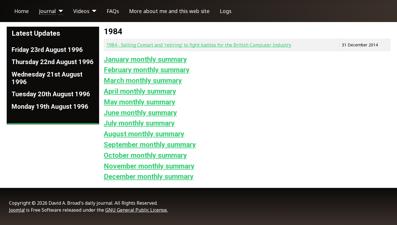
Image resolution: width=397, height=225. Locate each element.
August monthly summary (144, 134)
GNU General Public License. (136, 210)
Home (21, 11)
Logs (225, 11)
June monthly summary (140, 113)
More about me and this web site (169, 11)
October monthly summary (145, 155)
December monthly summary (149, 177)
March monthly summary (143, 81)
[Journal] (59, 11)
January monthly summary (145, 59)
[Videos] (92, 11)
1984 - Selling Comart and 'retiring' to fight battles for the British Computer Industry (198, 45)
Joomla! (17, 210)
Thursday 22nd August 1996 (53, 62)
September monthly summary (150, 145)
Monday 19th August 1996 (50, 106)
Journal (47, 11)
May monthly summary (139, 102)
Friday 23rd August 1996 (47, 49)
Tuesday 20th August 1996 (51, 94)
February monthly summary (146, 70)
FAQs (113, 11)
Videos (81, 11)
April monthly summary (140, 91)
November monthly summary (149, 166)
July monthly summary (139, 123)
